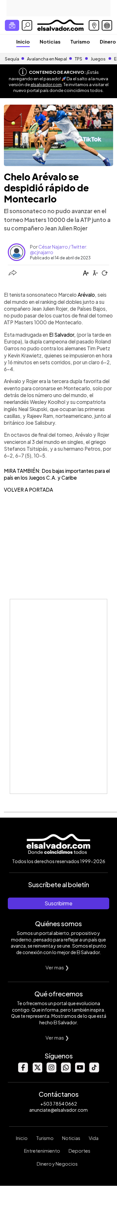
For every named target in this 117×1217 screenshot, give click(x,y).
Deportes (79, 1151)
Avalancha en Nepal (47, 58)
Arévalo (86, 294)
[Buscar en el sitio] (27, 25)
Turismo (80, 41)
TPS (78, 58)
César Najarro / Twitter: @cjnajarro (58, 249)
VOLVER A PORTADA (28, 489)
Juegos (98, 58)
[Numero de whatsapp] (65, 1071)
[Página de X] (37, 1071)
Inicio (23, 41)
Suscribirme (58, 903)
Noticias (50, 41)
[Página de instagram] (51, 1071)
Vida (93, 1138)
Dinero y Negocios (57, 1164)
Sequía (12, 58)
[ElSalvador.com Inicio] (60, 24)
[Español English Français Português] (107, 25)
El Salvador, (62, 334)
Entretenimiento (42, 1151)
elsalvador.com (46, 84)
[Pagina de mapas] (94, 25)
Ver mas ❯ (57, 967)
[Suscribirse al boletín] (12, 25)
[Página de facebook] (23, 1071)
